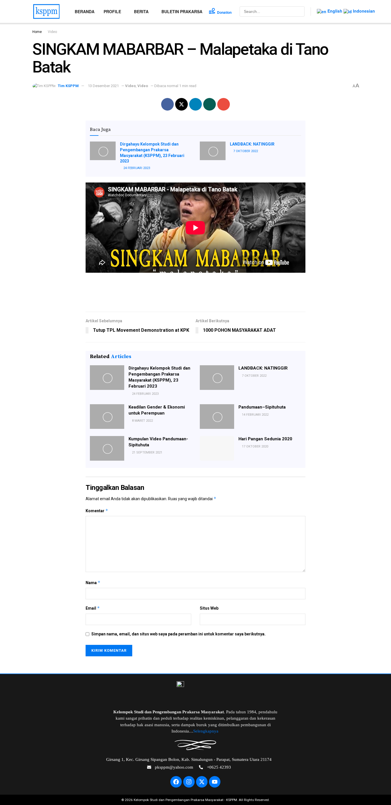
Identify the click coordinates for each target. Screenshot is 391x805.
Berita (141, 11)
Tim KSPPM (68, 86)
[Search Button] (300, 11)
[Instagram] (189, 782)
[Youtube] (214, 782)
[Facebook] (176, 782)
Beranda (84, 11)
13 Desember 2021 (103, 86)
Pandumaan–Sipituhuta (262, 407)
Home (37, 32)
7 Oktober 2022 (245, 151)
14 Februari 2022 (254, 415)
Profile (112, 11)
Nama (93, 582)
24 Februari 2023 (136, 168)
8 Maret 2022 (142, 421)
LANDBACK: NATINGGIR (252, 144)
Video (52, 32)
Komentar (97, 510)
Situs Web (209, 608)
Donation (224, 12)
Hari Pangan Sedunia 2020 (265, 438)
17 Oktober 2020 (254, 446)
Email (93, 608)
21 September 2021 (146, 452)
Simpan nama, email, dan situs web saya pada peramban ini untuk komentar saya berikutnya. (178, 634)
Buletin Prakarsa (181, 11)
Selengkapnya (206, 731)
